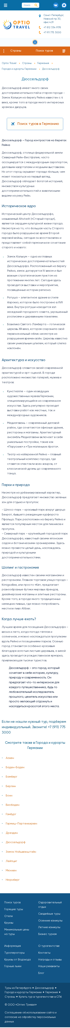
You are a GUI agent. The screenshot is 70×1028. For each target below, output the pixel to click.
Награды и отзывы (50, 959)
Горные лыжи (12, 966)
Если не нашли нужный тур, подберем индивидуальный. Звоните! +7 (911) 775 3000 (34, 727)
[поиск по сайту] (36, 5)
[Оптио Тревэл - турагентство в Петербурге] (16, 24)
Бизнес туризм (47, 934)
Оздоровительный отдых (50, 904)
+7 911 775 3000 (52, 32)
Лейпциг (11, 861)
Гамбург (11, 814)
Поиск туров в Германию (38, 124)
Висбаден (12, 805)
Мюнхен (11, 870)
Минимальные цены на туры (16, 931)
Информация (12, 946)
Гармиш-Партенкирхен (21, 823)
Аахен (10, 758)
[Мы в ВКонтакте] (56, 5)
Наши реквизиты (49, 966)
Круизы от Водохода (17, 959)
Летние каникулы (49, 927)
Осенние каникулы (50, 920)
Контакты (44, 952)
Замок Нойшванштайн (21, 851)
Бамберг (11, 776)
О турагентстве (49, 946)
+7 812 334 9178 (52, 27)
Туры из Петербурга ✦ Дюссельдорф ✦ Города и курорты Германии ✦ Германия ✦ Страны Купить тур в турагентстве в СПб (33, 992)
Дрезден (12, 833)
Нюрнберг (13, 880)
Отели (8, 916)
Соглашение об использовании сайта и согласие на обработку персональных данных (31, 1017)
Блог (41, 973)
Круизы (8, 922)
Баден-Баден (15, 767)
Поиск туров (44, 50)
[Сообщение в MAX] (64, 5)
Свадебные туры (49, 913)
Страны (15, 50)
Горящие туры (13, 909)
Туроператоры (14, 952)
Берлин (11, 786)
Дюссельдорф (15, 842)
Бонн (9, 795)
